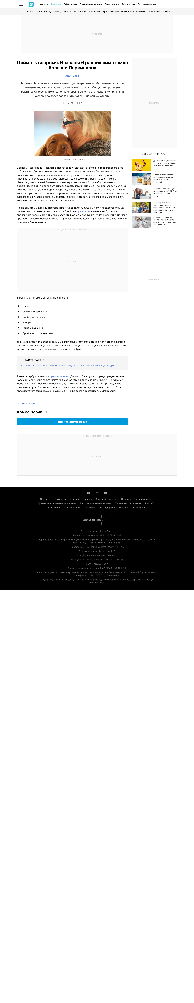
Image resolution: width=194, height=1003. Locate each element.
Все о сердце (112, 4)
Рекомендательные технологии (63, 507)
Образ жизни (70, 4)
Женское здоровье (37, 11)
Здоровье (55, 4)
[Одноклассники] (97, 493)
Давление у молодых (60, 11)
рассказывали (60, 376)
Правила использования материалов (57, 503)
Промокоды (127, 11)
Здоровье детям (147, 4)
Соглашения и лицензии (67, 499)
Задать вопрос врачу (106, 499)
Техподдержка (107, 507)
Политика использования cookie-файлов (136, 503)
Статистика (89, 507)
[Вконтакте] (88, 493)
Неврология (80, 11)
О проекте (45, 499)
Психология (94, 11)
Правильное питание (91, 4)
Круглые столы (111, 11)
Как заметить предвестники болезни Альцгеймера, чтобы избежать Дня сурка (68, 365)
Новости (43, 4)
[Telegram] (105, 493)
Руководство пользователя (132, 507)
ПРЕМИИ (140, 11)
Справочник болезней (159, 11)
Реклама (87, 499)
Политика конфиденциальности (137, 499)
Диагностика (128, 4)
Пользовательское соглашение (95, 503)
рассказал (84, 211)
